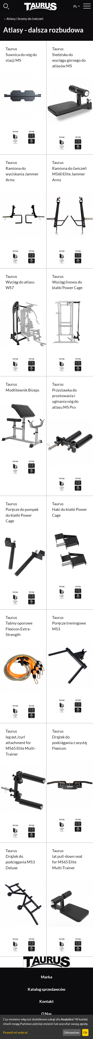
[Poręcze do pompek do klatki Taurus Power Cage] (23, 556)
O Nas (46, 1013)
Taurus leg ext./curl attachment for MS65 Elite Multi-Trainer (21, 742)
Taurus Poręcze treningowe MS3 (69, 623)
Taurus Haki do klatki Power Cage (69, 510)
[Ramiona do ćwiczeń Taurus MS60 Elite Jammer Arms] (69, 214)
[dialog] (46, 1027)
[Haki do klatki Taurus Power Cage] (69, 550)
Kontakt (46, 1001)
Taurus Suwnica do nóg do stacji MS (21, 55)
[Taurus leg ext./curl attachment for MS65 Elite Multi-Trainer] (23, 789)
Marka (46, 977)
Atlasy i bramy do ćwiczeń (24, 19)
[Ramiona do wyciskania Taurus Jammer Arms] (23, 214)
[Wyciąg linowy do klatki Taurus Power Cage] (69, 322)
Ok (85, 1032)
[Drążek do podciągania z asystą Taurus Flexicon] (69, 783)
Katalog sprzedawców (46, 989)
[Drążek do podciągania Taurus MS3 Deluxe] (23, 902)
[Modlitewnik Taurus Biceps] (23, 425)
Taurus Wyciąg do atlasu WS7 (20, 282)
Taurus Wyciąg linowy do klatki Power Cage (67, 282)
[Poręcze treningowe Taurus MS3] (69, 664)
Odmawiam (71, 1032)
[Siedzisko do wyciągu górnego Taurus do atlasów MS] (69, 101)
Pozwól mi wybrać (15, 1032)
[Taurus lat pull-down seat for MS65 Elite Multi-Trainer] (69, 902)
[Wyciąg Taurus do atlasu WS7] (23, 322)
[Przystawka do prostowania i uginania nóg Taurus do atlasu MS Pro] (69, 442)
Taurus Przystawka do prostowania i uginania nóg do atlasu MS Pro (65, 395)
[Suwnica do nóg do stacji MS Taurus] (23, 95)
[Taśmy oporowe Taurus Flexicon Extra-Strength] (23, 669)
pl (75, 6)
